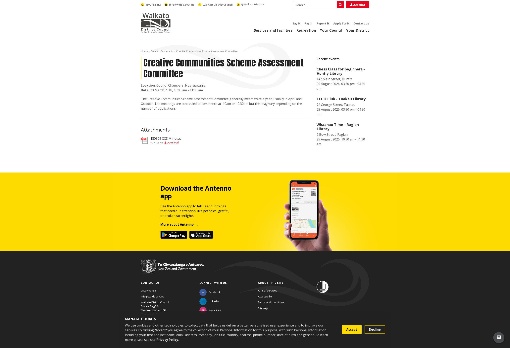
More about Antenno (177, 224)
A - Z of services (267, 290)
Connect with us (213, 283)
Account (359, 5)
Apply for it (341, 23)
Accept (351, 329)
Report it (323, 23)
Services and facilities (273, 30)
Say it (296, 23)
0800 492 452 (148, 290)
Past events (167, 51)
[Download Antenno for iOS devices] (201, 235)
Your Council (331, 30)
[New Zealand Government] (172, 269)
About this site (270, 283)
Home (144, 51)
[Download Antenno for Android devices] (173, 235)
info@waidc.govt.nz (152, 296)
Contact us (361, 23)
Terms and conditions (271, 302)
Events (154, 51)
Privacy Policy (167, 339)
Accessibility (265, 296)
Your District (357, 30)
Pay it (308, 23)
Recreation (306, 30)
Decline (375, 329)
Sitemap (263, 308)
